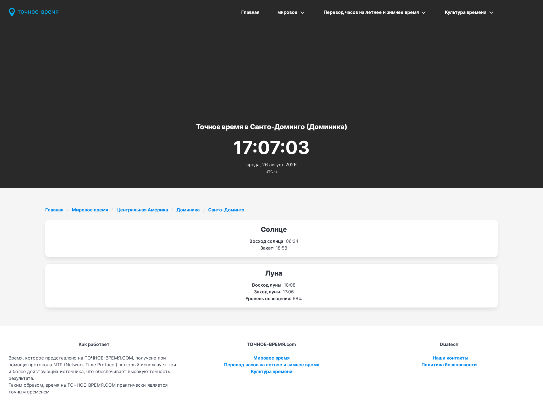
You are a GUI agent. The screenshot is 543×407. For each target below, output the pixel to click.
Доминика (188, 210)
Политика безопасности (449, 364)
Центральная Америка (142, 210)
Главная (250, 12)
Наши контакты (450, 358)
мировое (287, 12)
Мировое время (90, 210)
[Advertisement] (271, 67)
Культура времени (465, 12)
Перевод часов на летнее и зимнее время (371, 12)
